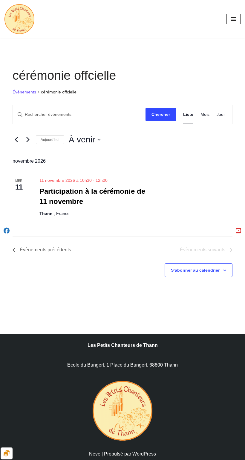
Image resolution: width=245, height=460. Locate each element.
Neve (94, 453)
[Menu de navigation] (233, 19)
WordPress (144, 453)
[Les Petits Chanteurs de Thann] (20, 19)
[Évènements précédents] (16, 139)
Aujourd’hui (50, 140)
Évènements (24, 92)
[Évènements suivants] (27, 139)
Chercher (160, 114)
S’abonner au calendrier (195, 270)
